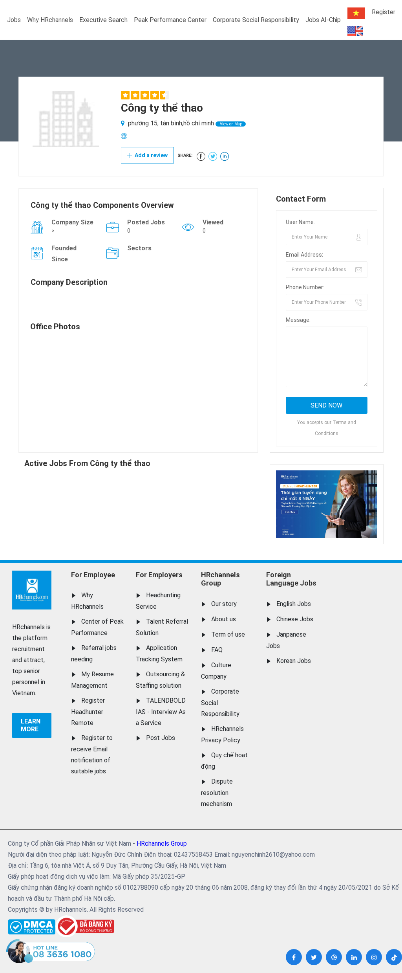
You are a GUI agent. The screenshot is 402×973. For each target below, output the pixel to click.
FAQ (217, 650)
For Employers (159, 575)
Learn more (30, 725)
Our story (224, 604)
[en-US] (355, 31)
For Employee (93, 575)
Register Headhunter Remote (88, 712)
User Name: (300, 222)
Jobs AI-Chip (323, 20)
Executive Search (103, 20)
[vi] (356, 13)
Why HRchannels (50, 20)
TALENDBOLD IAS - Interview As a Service (161, 712)
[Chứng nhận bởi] (84, 926)
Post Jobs (160, 738)
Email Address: (304, 255)
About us (223, 619)
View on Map (230, 124)
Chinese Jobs (294, 619)
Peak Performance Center (170, 20)
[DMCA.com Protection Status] (31, 924)
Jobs (14, 20)
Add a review (150, 155)
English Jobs (293, 604)
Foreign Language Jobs (291, 579)
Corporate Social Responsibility (256, 20)
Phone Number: (305, 287)
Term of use (228, 634)
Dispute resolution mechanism (217, 793)
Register (383, 12)
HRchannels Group (220, 579)
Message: (298, 320)
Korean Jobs (293, 661)
